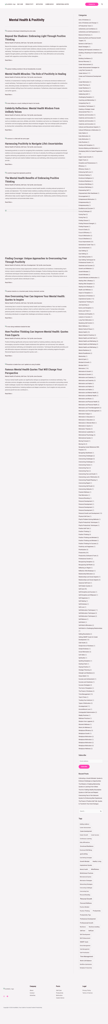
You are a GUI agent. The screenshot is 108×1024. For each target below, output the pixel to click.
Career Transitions (84, 91)
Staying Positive (83, 667)
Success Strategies (84, 685)
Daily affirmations (85, 842)
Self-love (82, 930)
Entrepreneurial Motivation (86, 199)
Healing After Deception (86, 283)
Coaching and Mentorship (86, 100)
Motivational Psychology (86, 435)
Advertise (32, 995)
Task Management (85, 949)
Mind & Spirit (82, 359)
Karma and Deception (85, 308)
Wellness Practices (84, 718)
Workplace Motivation (85, 736)
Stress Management (85, 945)
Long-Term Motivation (85, 320)
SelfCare (90, 930)
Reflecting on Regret (85, 568)
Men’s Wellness (83, 326)
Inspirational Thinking (85, 302)
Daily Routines (83, 142)
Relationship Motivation (86, 574)
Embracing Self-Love (85, 172)
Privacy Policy (87, 990)
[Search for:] (91, 811)
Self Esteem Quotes (84, 586)
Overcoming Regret (84, 483)
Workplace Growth (84, 733)
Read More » (8, 60)
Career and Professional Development (90, 76)
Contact (32, 993)
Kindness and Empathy (85, 314)
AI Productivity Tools (85, 26)
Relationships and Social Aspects (88, 577)
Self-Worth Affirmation (85, 625)
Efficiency (81, 166)
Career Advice (49, 4)
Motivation (39, 4)
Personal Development (85, 501)
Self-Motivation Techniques (87, 610)
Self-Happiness (83, 598)
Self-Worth (82, 622)
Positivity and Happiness (86, 546)
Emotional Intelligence (85, 178)
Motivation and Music (85, 398)
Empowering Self (84, 190)
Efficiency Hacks (83, 169)
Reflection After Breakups (86, 571)
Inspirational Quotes (62, 4)
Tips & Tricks (82, 697)
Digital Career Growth (85, 157)
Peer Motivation (83, 495)
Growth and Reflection (85, 268)
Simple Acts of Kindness (86, 646)
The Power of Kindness (85, 691)
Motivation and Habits (85, 383)
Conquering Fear (83, 103)
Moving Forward (83, 441)
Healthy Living (97, 861)
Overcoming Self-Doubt (85, 486)
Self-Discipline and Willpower (87, 595)
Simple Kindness (84, 649)
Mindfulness (95, 869)
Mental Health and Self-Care (87, 338)
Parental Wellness (84, 492)
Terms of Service (87, 993)
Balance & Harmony (84, 35)
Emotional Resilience (85, 181)
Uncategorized (31, 265)
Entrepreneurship (84, 202)
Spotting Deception (84, 661)
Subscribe (84, 766)
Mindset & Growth (84, 362)
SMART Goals (84, 942)
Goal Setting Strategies (86, 857)
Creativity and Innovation (86, 115)
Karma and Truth (84, 311)
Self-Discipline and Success (87, 592)
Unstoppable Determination (87, 712)
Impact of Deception (85, 293)
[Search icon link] (102, 4)
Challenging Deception (85, 97)
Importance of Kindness (86, 296)
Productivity (29, 4)
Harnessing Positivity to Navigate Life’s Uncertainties (34, 143)
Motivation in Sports (85, 426)
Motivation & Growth (85, 371)
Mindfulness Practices (86, 873)
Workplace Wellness (85, 748)
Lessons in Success (84, 317)
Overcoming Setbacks (85, 489)
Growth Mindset (83, 271)
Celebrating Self (83, 94)
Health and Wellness (85, 290)
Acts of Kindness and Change (87, 23)
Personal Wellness (86, 903)
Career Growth (84, 835)
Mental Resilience (84, 350)
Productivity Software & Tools (87, 555)
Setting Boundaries (84, 634)
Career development (86, 831)
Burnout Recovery (84, 61)
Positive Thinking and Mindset (88, 537)
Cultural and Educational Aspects (88, 127)
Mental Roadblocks (84, 353)
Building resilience (84, 824)
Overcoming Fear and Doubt (87, 474)
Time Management (84, 694)
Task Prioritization (84, 952)
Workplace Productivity (86, 968)
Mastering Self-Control (85, 323)
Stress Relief (82, 676)
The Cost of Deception (85, 688)
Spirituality (82, 658)
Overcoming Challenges (86, 456)
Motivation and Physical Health (88, 401)
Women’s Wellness (84, 724)
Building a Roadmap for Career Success (90, 53)
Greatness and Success (86, 265)
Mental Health (83, 332)
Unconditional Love (84, 709)
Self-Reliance (82, 619)
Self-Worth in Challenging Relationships (90, 628)
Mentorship (82, 356)
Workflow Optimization (86, 964)
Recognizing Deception (85, 562)
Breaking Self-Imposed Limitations (89, 50)
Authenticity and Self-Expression (88, 32)
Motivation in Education (86, 417)
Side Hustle (82, 643)
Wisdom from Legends (85, 721)
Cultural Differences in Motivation (89, 130)
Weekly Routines (83, 715)
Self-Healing (82, 601)
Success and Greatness (86, 682)
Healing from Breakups (85, 287)
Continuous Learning (86, 838)
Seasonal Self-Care (84, 583)
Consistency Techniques (86, 106)
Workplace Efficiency (85, 730)
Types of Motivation (85, 703)
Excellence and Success (86, 208)
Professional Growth (85, 558)
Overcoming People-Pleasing (87, 480)
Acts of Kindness (84, 20)
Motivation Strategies (86, 880)
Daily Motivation (83, 136)
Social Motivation (84, 652)
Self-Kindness (83, 604)
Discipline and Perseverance (87, 163)
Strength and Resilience (86, 673)
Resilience (83, 927)
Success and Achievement (86, 679)
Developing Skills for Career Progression (90, 151)
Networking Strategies (86, 884)
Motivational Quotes (85, 438)
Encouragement (83, 196)
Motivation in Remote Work (87, 423)
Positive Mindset (84, 907)
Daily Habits (82, 133)
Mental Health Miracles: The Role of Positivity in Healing (35, 73)
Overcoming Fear (84, 468)
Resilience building (94, 927)
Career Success (95, 835)
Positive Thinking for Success (87, 543)
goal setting (84, 854)
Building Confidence (85, 58)
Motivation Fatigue (84, 414)
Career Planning (83, 85)
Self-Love (81, 607)
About (31, 990)
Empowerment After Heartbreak (88, 193)
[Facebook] (7, 996)
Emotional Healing (84, 175)
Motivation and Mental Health (87, 392)
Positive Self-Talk (84, 528)
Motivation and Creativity (86, 377)
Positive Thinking (84, 531)
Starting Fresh (83, 664)
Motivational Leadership (86, 432)
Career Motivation (84, 82)
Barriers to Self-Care (84, 43)
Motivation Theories (85, 429)
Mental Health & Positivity (12, 43)
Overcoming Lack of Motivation (88, 477)
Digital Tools (82, 160)
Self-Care (20, 4)
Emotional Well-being (85, 187)
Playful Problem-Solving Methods (89, 519)
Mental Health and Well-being (87, 341)
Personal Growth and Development (89, 513)
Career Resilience (84, 88)
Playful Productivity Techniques (88, 522)
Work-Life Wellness (84, 727)
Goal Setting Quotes (85, 257)
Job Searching (83, 305)
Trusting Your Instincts (85, 700)
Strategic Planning (84, 670)
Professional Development (88, 919)
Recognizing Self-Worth (86, 565)
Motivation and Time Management (89, 408)
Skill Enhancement (85, 938)
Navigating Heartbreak (85, 453)
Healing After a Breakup (86, 280)
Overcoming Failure (84, 465)
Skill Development (85, 934)
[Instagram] (4, 996)
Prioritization (82, 549)
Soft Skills (82, 655)
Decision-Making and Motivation (88, 148)
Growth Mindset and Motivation (88, 277)
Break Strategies (83, 46)
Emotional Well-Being (85, 184)
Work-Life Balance (86, 960)
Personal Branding (84, 498)
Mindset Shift (83, 365)
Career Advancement (85, 64)
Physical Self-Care (84, 516)
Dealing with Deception (85, 145)
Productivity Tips (85, 915)
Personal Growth (86, 899)
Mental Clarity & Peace (85, 329)
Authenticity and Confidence (87, 29)
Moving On (82, 444)
